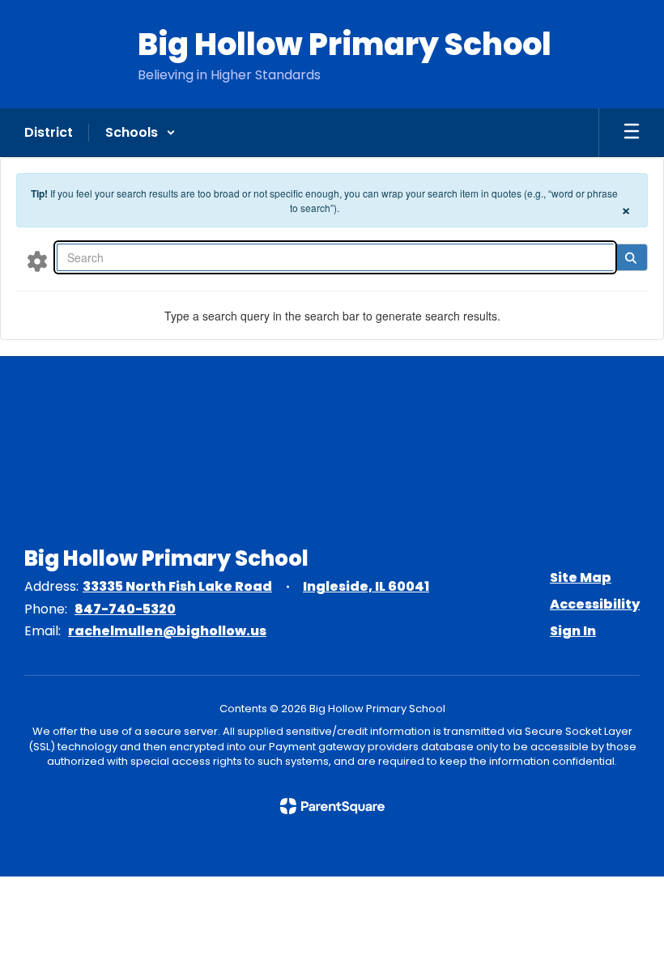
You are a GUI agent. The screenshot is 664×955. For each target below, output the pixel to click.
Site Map (580, 577)
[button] (140, 132)
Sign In (573, 631)
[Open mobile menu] (631, 132)
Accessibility (595, 604)
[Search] (630, 257)
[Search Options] (37, 260)
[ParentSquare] (332, 806)
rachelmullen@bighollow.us (167, 631)
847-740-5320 (125, 609)
